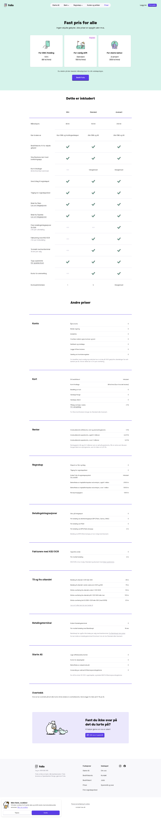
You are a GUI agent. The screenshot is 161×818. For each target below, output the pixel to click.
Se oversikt (74, 477)
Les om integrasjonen (39, 205)
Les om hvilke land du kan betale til (81, 605)
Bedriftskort (87, 780)
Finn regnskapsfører (90, 790)
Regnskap (77, 5)
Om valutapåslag (75, 407)
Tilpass (17, 813)
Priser (85, 785)
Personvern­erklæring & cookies (80, 804)
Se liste (33, 227)
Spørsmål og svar (107, 785)
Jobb (103, 780)
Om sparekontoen (37, 263)
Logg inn (143, 5)
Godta (46, 813)
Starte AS (86, 771)
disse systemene (108, 562)
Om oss (103, 771)
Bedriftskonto (88, 775)
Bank (65, 5)
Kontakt (104, 775)
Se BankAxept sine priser (117, 633)
